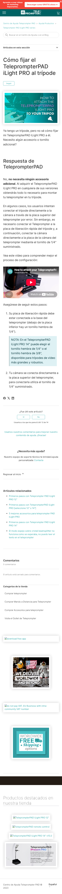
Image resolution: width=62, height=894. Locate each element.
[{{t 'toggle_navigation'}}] (4, 13)
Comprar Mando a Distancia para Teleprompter (28, 601)
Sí (23, 417)
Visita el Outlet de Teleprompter (20, 618)
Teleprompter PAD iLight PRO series (19, 28)
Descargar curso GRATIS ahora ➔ (42, 4)
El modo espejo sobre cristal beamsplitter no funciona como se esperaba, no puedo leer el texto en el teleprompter (32, 534)
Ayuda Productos (46, 23)
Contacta (38, 460)
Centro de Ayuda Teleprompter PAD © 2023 (22, 886)
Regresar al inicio (12, 474)
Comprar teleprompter (16, 593)
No (38, 417)
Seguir (8, 83)
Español (53, 884)
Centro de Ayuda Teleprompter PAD (19, 23)
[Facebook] (4, 398)
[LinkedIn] (13, 398)
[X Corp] (8, 398)
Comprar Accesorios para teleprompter (24, 610)
